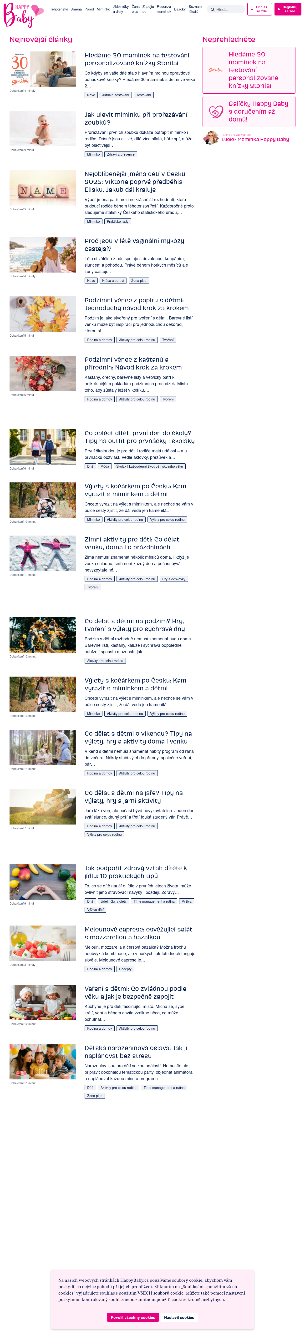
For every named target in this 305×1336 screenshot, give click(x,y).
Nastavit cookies (179, 1317)
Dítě (90, 466)
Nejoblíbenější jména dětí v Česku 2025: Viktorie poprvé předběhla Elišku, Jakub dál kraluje (135, 181)
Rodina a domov (99, 339)
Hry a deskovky (173, 579)
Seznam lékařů (195, 9)
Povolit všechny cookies (133, 1317)
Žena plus (136, 9)
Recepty (125, 969)
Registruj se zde (290, 9)
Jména (76, 8)
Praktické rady (117, 221)
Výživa (187, 901)
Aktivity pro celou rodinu (137, 339)
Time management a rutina (154, 901)
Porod (89, 8)
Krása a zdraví (113, 280)
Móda (105, 466)
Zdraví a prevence (121, 154)
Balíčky (180, 8)
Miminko (103, 8)
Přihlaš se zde (261, 9)
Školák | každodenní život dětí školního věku (149, 466)
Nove (91, 94)
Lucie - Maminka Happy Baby (255, 139)
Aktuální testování (115, 94)
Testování (143, 94)
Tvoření (168, 339)
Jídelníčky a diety (121, 9)
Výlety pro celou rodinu (167, 519)
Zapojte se (148, 9)
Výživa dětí (95, 909)
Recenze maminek (164, 9)
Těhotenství (59, 8)
